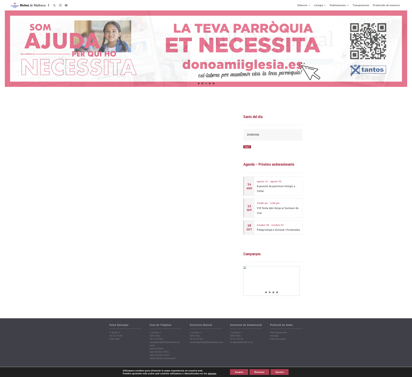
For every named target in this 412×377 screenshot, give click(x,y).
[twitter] (54, 5)
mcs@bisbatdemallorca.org (241, 342)
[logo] (28, 3)
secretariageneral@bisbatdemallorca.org (206, 342)
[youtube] (66, 5)
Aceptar (239, 372)
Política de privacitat (278, 332)
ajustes (212, 373)
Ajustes (279, 372)
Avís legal (274, 336)
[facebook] (48, 5)
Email (247, 147)
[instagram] (60, 5)
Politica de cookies (278, 339)
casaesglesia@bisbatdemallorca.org (164, 342)
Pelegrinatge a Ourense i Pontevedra (278, 230)
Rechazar (259, 372)
